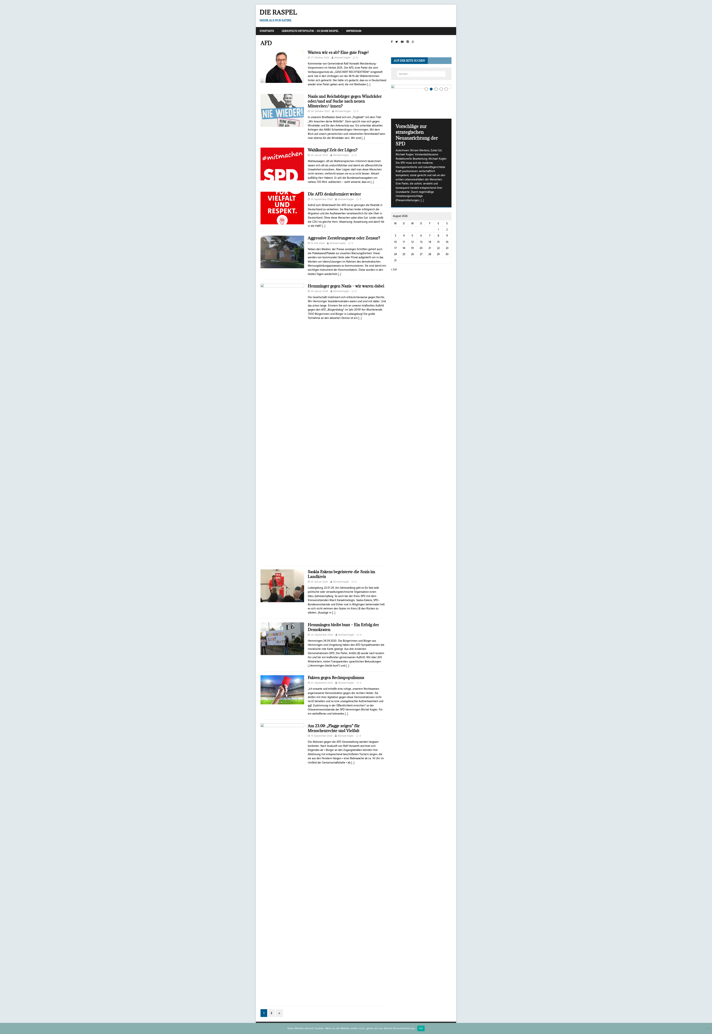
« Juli (394, 269)
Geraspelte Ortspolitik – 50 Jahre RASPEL (310, 31)
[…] (368, 84)
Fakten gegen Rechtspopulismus (336, 677)
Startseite (267, 31)
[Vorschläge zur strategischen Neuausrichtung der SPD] (421, 102)
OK (421, 1028)
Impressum (353, 31)
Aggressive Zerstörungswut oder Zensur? (344, 237)
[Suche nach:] (421, 74)
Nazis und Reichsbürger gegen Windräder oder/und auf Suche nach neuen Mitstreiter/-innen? (345, 101)
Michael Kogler (342, 58)
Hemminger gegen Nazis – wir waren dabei (346, 285)
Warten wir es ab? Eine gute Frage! (338, 52)
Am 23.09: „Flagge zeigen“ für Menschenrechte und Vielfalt (334, 728)
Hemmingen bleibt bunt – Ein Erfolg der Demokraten (343, 627)
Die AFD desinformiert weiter (334, 194)
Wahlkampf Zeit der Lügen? (332, 149)
